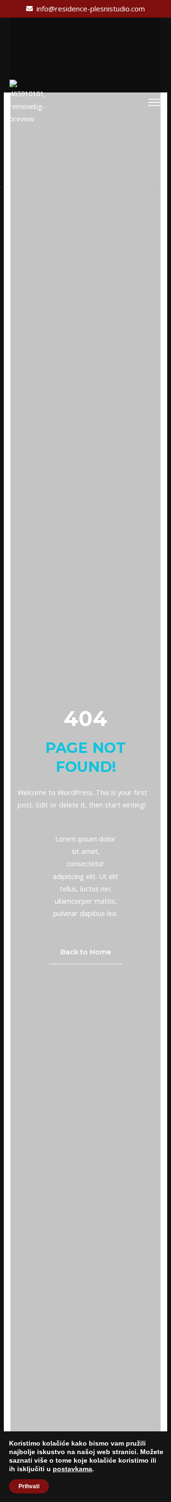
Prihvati (29, 1486)
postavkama (72, 1469)
